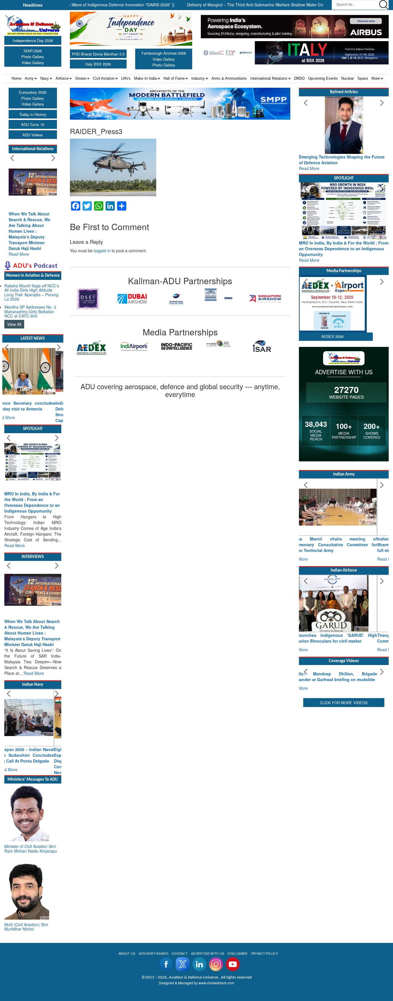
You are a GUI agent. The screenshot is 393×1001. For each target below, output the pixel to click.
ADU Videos (32, 134)
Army (29, 78)
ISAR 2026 (33, 51)
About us (127, 982)
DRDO (299, 78)
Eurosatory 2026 (32, 92)
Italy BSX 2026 (98, 64)
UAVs (126, 78)
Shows (80, 78)
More (375, 78)
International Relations (268, 78)
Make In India (145, 78)
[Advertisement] (344, 798)
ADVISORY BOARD (153, 982)
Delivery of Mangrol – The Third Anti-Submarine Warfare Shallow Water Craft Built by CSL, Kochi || (257, 4)
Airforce (62, 78)
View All (14, 324)
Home (16, 78)
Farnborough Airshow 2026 (164, 53)
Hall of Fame (174, 78)
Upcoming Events (323, 78)
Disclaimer (237, 982)
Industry (198, 78)
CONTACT (180, 982)
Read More (19, 254)
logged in (102, 250)
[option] (92, 299)
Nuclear (347, 78)
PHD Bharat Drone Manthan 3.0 (98, 54)
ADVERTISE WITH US (207, 982)
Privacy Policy (264, 982)
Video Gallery (33, 62)
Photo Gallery (32, 56)
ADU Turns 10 (32, 124)
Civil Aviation (104, 78)
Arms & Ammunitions (229, 78)
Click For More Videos (344, 756)
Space (362, 78)
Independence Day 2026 (33, 40)
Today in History (32, 114)
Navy (44, 78)
